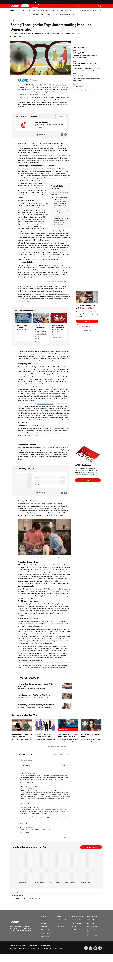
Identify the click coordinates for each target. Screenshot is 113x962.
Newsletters (59, 923)
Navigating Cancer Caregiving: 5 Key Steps (36, 705)
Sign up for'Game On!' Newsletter (58, 327)
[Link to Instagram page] (95, 948)
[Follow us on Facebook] (86, 948)
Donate (43, 919)
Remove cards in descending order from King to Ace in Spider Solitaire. (87, 79)
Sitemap (12, 945)
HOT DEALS (16, 896)
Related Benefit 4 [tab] (43, 135)
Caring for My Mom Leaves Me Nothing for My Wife (67, 735)
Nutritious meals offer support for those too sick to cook (33, 697)
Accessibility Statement (44, 945)
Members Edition (71, 6)
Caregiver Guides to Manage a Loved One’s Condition (51, 15)
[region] (45, 796)
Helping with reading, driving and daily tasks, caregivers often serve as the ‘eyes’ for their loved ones (44, 33)
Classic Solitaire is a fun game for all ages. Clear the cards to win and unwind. (86, 90)
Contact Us (59, 916)
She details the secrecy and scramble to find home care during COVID (91, 740)
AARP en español (86, 10)
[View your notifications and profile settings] (70, 766)
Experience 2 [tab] (39, 493)
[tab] (25, 766)
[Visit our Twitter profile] (90, 948)
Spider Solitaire (78, 76)
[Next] (65, 134)
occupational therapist (45, 404)
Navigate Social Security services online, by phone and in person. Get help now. (55, 2)
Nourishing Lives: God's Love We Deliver (35, 695)
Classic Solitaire (78, 86)
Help (93, 10)
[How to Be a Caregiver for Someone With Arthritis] (67, 686)
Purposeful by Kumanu (42, 122)
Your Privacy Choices (23, 951)
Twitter (23, 80)
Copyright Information (37, 948)
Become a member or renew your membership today (61, 222)
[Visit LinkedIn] (100, 948)
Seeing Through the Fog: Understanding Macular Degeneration (50, 26)
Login (97, 5)
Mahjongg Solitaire (80, 53)
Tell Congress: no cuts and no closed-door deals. (23, 330)
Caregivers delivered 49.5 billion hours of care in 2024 (45, 740)
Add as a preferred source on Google (36, 80)
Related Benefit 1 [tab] (37, 135)
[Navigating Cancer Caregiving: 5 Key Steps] (67, 706)
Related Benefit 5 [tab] (45, 135)
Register (92, 6)
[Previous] (62, 134)
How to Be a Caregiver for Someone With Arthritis (35, 685)
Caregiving (15, 732)
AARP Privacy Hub (21, 945)
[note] (40, 76)
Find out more (57, 207)
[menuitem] (12, 11)
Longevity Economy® (93, 935)
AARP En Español (61, 919)
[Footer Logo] (21, 922)
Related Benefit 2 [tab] (39, 135)
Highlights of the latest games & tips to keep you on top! (58, 331)
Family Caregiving (16, 20)
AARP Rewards (83, 6)
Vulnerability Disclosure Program (53, 948)
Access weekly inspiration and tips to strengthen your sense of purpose (49, 125)
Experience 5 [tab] (45, 493)
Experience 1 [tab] (37, 493)
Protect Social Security (22, 327)
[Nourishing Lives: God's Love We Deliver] (67, 696)
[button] (100, 10)
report (67, 782)
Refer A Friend (60, 926)
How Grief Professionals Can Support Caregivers (22, 735)
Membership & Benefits (48, 6)
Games (74, 50)
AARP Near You (45, 936)
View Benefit (38, 127)
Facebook (19, 80)
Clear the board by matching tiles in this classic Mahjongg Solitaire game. (85, 56)
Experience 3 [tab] (41, 493)
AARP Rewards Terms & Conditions (19, 948)
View (18, 333)
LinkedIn (26, 80)
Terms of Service (32, 945)
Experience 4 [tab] (43, 493)
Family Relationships (63, 732)
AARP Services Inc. (77, 930)
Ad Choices (13, 951)
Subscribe (87, 321)
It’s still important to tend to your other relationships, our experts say (68, 740)
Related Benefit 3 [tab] (41, 135)
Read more (67, 800)
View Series (76, 14)
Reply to (26, 788)
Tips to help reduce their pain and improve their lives (31, 688)
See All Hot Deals (17, 903)
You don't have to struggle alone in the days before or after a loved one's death (22, 740)
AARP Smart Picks (60, 6)
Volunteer (43, 923)
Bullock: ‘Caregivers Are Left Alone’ (91, 735)
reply (22, 782)
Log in (55, 754)
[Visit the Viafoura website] (67, 837)
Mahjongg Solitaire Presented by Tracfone (84, 64)
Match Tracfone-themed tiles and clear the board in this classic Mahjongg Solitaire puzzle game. (86, 69)
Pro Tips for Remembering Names (40, 328)
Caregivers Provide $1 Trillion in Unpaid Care (43, 735)
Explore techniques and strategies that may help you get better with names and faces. (41, 334)
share (62, 782)
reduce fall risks (29, 631)
